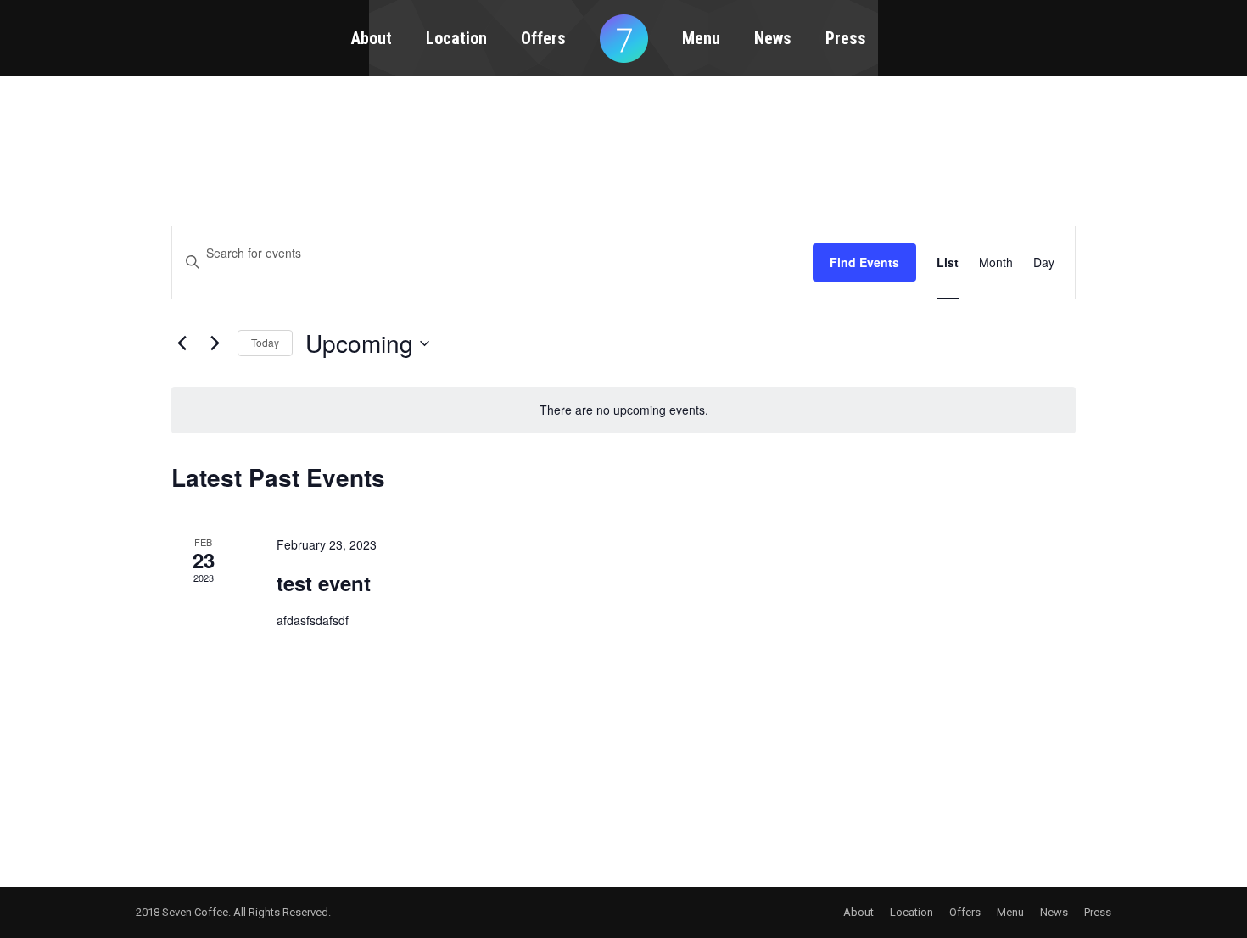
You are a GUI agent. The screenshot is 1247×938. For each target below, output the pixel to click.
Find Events (864, 262)
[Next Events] (214, 343)
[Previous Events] (181, 343)
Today (265, 342)
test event (324, 582)
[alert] (623, 410)
